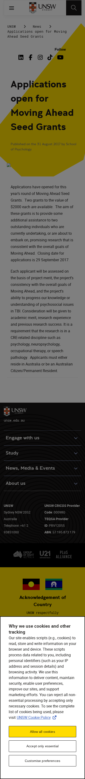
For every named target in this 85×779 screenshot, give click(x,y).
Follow (60, 49)
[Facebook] (30, 57)
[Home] (42, 8)
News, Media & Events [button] (30, 468)
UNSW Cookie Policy (37, 717)
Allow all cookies (42, 732)
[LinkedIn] (22, 57)
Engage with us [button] (22, 438)
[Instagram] (40, 57)
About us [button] (16, 483)
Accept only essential (42, 746)
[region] (42, 697)
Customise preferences (42, 761)
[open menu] (11, 7)
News (37, 26)
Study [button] (12, 453)
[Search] (73, 7)
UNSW (11, 26)
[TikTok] (50, 57)
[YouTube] (59, 57)
